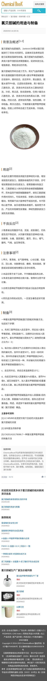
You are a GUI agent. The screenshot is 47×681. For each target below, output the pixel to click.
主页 (3, 630)
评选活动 (27, 637)
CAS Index (17, 634)
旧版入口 (40, 630)
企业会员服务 (12, 630)
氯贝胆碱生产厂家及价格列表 (16, 570)
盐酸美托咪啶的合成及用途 (12, 531)
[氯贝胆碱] (7, 596)
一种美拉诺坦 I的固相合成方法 (13, 554)
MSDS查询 (23, 640)
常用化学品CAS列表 (31, 634)
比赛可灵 (20, 607)
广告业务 (23, 630)
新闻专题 (22, 17)
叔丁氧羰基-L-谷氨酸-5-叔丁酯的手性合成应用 (20, 562)
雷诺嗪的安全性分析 (9, 523)
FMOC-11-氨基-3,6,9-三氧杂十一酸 (15, 546)
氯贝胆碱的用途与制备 (10, 507)
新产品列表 (17, 637)
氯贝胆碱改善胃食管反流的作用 (14, 499)
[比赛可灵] (7, 612)
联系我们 (32, 630)
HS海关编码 (37, 637)
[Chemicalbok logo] (23, 4)
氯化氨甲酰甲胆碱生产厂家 (27, 576)
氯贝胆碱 (14, 17)
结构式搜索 (39, 4)
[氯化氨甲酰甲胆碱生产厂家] (7, 580)
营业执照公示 (37, 659)
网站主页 (4, 17)
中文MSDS (6, 634)
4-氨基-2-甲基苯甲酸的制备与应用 (15, 538)
